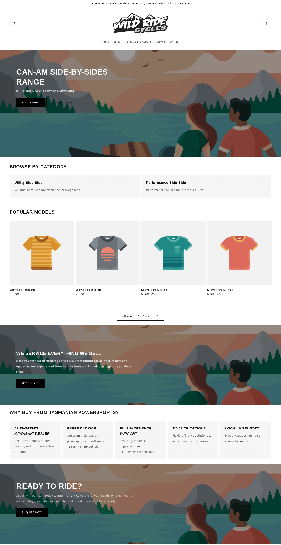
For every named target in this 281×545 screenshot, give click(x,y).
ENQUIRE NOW (62, 102)
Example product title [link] (23, 289)
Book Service (31, 383)
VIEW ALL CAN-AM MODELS (141, 316)
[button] (14, 23)
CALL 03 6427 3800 (67, 512)
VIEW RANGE (30, 102)
